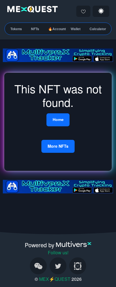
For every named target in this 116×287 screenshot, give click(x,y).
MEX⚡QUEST (54, 279)
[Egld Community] (77, 265)
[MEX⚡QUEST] (31, 10)
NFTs (35, 28)
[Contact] (38, 265)
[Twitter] (58, 265)
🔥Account (57, 28)
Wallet (76, 28)
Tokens (16, 28)
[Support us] (83, 11)
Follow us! (58, 252)
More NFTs (58, 146)
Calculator (98, 28)
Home (58, 119)
